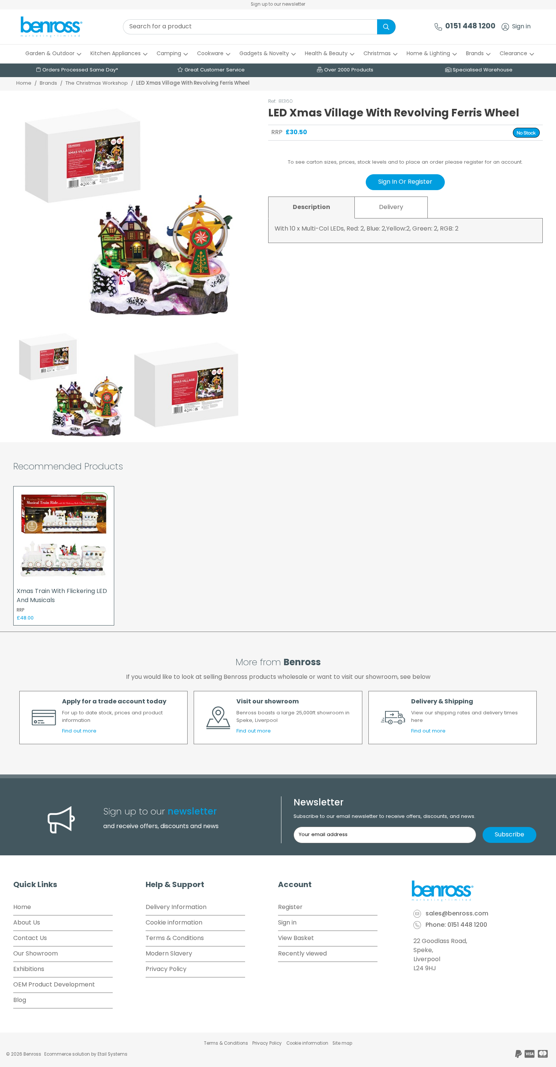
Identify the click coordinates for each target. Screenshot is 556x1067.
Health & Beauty (326, 54)
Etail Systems (112, 1054)
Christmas (377, 54)
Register (290, 907)
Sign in (521, 27)
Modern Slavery (169, 954)
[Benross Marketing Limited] (476, 891)
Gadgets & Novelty (264, 54)
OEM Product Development (54, 985)
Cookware (210, 54)
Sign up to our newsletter (278, 4)
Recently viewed (302, 954)
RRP (277, 133)
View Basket (296, 938)
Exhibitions (28, 969)
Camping (169, 54)
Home (23, 83)
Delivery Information (176, 907)
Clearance (513, 54)
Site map (342, 1043)
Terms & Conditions (175, 938)
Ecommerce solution (67, 1054)
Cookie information (174, 923)
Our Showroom (35, 954)
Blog (19, 1000)
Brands (475, 54)
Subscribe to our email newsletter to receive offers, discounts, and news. (384, 816)
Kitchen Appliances (115, 54)
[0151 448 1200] (438, 27)
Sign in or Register (405, 182)
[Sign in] (505, 27)
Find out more (79, 731)
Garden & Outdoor (50, 54)
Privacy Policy (166, 969)
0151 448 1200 (470, 26)
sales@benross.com (457, 914)
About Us (26, 923)
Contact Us (30, 938)
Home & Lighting (428, 54)
